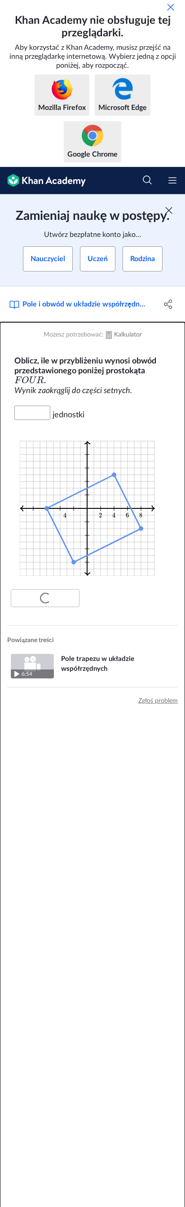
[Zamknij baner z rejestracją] (169, 210)
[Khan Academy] (43, 180)
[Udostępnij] (168, 304)
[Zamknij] (170, 7)
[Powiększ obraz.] (93, 503)
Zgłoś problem (158, 701)
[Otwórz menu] (172, 180)
